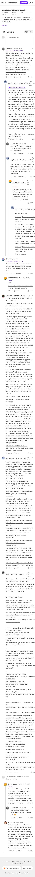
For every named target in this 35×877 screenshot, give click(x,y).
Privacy (24, 861)
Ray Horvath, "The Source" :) (17, 83)
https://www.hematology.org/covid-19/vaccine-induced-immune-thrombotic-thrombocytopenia (18, 72)
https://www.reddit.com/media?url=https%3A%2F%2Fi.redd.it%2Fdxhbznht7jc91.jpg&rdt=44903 (19, 448)
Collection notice (17, 863)
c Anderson (9, 48)
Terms (30, 861)
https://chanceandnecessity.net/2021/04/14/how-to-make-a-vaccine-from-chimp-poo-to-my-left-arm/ (19, 311)
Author (15, 187)
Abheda (10, 822)
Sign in (31, 3)
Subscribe (24, 3)
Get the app (27, 868)
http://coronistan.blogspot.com (16, 574)
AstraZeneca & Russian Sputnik (13, 10)
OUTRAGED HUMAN (5, 13)
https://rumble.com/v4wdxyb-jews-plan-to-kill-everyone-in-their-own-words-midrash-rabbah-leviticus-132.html (20, 607)
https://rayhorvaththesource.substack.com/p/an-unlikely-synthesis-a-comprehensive (19, 542)
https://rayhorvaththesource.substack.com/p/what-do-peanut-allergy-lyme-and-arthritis (19, 522)
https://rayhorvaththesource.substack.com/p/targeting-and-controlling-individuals (23, 194)
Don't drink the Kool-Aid (14, 296)
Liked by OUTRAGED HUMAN (15, 50)
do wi (8, 259)
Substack (8, 873)
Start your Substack (12, 868)
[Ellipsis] (32, 48)
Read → (4, 25)
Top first (30, 32)
